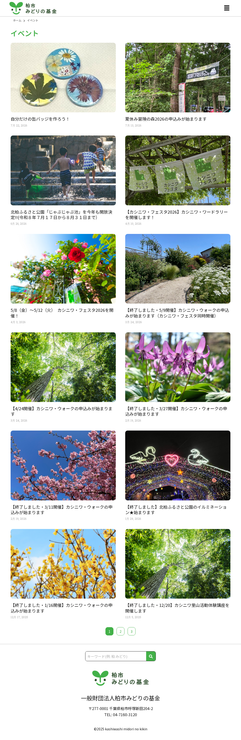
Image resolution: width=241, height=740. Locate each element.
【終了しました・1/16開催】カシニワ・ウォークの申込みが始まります (61, 607)
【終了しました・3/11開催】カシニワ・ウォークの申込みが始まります (61, 509)
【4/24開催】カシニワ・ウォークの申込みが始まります (61, 411)
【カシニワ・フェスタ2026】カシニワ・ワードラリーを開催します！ (176, 214)
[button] (227, 8)
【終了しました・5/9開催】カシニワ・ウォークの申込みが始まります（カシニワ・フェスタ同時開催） (177, 312)
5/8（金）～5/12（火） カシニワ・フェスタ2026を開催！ (62, 312)
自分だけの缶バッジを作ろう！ (40, 119)
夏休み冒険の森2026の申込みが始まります (166, 119)
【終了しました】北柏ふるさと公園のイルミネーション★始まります (176, 509)
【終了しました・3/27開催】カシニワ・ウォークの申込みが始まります (176, 411)
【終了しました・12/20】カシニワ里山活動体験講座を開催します (177, 607)
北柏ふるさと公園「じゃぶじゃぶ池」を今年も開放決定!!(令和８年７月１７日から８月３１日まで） (61, 214)
